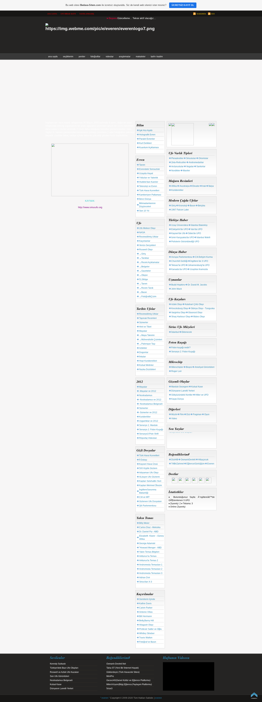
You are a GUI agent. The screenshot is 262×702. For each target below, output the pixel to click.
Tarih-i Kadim (157, 56)
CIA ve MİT (144, 497)
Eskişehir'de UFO (179, 229)
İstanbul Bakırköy (199, 225)
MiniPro (110, 676)
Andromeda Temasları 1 (150, 564)
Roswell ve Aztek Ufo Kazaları (64, 672)
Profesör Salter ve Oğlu (150, 629)
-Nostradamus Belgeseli (151, 404)
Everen (210, 463)
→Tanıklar (144, 258)
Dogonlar (143, 352)
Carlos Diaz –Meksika (149, 527)
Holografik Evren (147, 134)
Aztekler (143, 348)
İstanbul (175, 332)
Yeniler (82, 56)
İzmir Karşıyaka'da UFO (182, 237)
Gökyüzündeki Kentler (182, 395)
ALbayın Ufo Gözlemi (149, 477)
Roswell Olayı (146, 249)
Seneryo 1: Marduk (148, 425)
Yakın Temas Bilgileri (149, 552)
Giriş (173, 205)
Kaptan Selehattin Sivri (150, 481)
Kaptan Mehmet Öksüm (150, 485)
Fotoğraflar (95, 56)
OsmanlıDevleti (188, 459)
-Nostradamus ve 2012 (150, 399)
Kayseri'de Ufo (178, 233)
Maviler (186, 170)
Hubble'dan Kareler (148, 182)
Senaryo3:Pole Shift (148, 434)
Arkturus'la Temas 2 (148, 560)
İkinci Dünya (145, 199)
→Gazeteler (145, 271)
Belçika (201, 205)
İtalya (211, 186)
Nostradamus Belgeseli (61, 680)
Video (174, 418)
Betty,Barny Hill (146, 620)
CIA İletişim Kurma (204, 257)
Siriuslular (191, 158)
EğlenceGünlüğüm (195, 463)
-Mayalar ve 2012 (147, 391)
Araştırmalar (124, 56)
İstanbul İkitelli (203, 237)
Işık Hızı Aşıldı (145, 130)
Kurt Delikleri (145, 143)
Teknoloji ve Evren (148, 186)
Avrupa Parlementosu (181, 257)
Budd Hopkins (178, 285)
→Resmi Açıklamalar (149, 262)
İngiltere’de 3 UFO (199, 261)
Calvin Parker (145, 607)
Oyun (206, 414)
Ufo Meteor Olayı (147, 228)
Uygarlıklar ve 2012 (148, 421)
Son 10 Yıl (144, 211)
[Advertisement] (131, 91)
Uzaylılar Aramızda (199, 269)
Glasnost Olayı (195, 312)
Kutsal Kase (197, 386)
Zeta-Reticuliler (178, 162)
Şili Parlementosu (147, 505)
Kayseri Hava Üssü (148, 464)
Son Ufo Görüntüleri (59, 676)
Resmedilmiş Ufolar (148, 236)
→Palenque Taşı (147, 344)
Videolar (110, 56)
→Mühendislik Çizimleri (150, 339)
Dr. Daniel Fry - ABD (148, 531)
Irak (204, 186)
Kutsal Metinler (146, 365)
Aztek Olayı (176, 304)
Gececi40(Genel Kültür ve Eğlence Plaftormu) (128, 680)
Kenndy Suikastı (58, 664)
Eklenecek (187, 332)
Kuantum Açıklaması (149, 147)
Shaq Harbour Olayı (181, 316)
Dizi (188, 414)
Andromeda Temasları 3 (150, 573)
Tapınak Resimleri (148, 318)
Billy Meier (144, 523)
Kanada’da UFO (179, 269)
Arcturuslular (177, 166)
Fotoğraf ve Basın (147, 642)
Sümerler (143, 322)
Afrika (174, 186)
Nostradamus (145, 395)
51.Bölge (143, 279)
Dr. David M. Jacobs (197, 285)
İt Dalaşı (143, 460)
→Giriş (142, 254)
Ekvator (196, 186)
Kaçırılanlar (144, 241)
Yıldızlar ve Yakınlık (148, 177)
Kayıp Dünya (177, 399)
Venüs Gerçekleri (147, 245)
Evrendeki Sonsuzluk (149, 169)
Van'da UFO (196, 229)
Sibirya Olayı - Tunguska (203, 308)
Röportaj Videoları (148, 438)
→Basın (143, 292)
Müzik (174, 414)
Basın (192, 205)
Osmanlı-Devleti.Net (116, 664)
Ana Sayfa (53, 56)
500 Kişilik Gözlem (148, 468)
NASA (142, 232)
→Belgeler (144, 266)
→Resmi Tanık (146, 288)
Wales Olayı (199, 316)
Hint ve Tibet (145, 326)
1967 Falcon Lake (180, 209)
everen (158, 698)
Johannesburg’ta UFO (198, 265)
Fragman (197, 414)
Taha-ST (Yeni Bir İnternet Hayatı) (122, 668)
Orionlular (203, 158)
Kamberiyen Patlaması (150, 195)
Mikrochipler (177, 367)
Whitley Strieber (147, 633)
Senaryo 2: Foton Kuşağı (151, 429)
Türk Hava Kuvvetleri (149, 190)
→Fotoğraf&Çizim (147, 296)
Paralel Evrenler (147, 139)
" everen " (105, 698)
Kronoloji (182, 205)
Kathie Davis (145, 603)
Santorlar (200, 166)
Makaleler (140, 56)
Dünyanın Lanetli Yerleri (183, 391)
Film (182, 414)
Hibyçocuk (203, 459)
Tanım (142, 165)
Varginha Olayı (178, 312)
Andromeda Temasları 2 (150, 569)
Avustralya (184, 186)
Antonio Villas (146, 612)
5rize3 (109, 688)
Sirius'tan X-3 (145, 582)
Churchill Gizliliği (179, 261)
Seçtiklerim (68, 56)
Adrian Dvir (144, 577)
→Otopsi (143, 275)
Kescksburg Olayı (179, 308)
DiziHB (174, 459)
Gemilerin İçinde (147, 599)
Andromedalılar (196, 162)
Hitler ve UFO (201, 395)
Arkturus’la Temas (147, 556)
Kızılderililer (145, 416)
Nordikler (175, 170)
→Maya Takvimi (147, 335)
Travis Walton (145, 637)
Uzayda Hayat (146, 173)
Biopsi (189, 367)
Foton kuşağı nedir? (181, 347)
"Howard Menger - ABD (150, 547)
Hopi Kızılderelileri (148, 361)
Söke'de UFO (194, 233)
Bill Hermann (145, 616)
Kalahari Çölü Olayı (194, 304)
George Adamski (147, 543)
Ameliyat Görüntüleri (204, 367)
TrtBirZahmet (177, 463)
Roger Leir (176, 371)
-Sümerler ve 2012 (148, 412)
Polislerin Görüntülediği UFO (185, 241)
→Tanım (143, 283)
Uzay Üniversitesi (179, 225)
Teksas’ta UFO (178, 265)
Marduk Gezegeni (180, 386)
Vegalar (190, 166)
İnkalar (142, 356)
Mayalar (143, 331)
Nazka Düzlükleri (147, 369)
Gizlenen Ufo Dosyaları (150, 501)
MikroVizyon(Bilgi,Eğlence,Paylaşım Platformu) (129, 684)
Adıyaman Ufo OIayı (148, 472)
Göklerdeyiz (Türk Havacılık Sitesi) (123, 672)
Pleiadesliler (177, 158)
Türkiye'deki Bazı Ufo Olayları (64, 668)
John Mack (176, 289)
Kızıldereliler (177, 190)
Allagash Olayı (146, 625)
